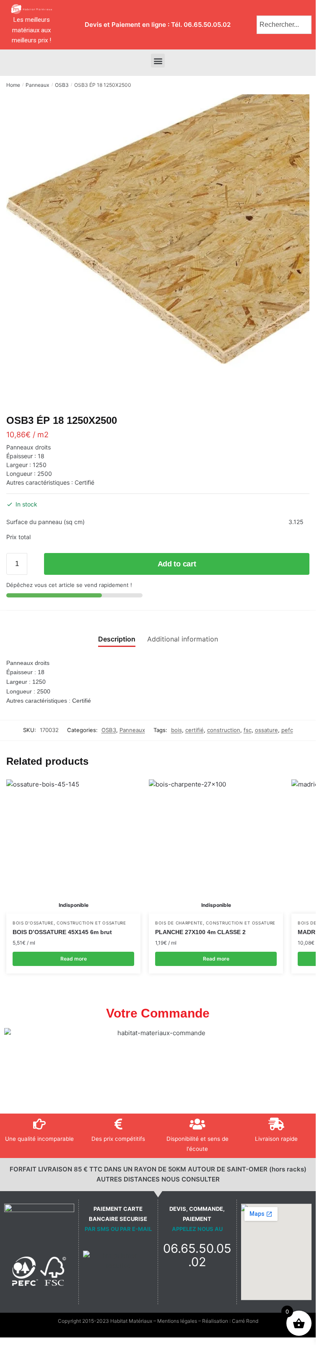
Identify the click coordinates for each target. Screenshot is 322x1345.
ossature (266, 730)
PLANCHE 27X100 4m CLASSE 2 (200, 932)
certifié (194, 730)
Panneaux (37, 85)
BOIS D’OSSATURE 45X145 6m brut (62, 932)
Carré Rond (245, 1321)
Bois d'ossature (33, 922)
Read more (73, 959)
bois (176, 730)
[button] (158, 61)
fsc (248, 730)
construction (223, 730)
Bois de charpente (179, 922)
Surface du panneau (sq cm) (45, 521)
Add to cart (177, 564)
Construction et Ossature (91, 922)
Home (13, 85)
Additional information (182, 639)
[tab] (116, 632)
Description (116, 639)
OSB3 (62, 85)
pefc (287, 730)
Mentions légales (177, 1321)
